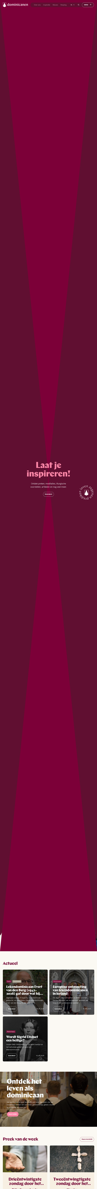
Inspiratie (46, 5)
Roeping (63, 5)
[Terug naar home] (17, 5)
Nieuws (55, 5)
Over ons (37, 5)
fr (74, 5)
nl (71, 5)
